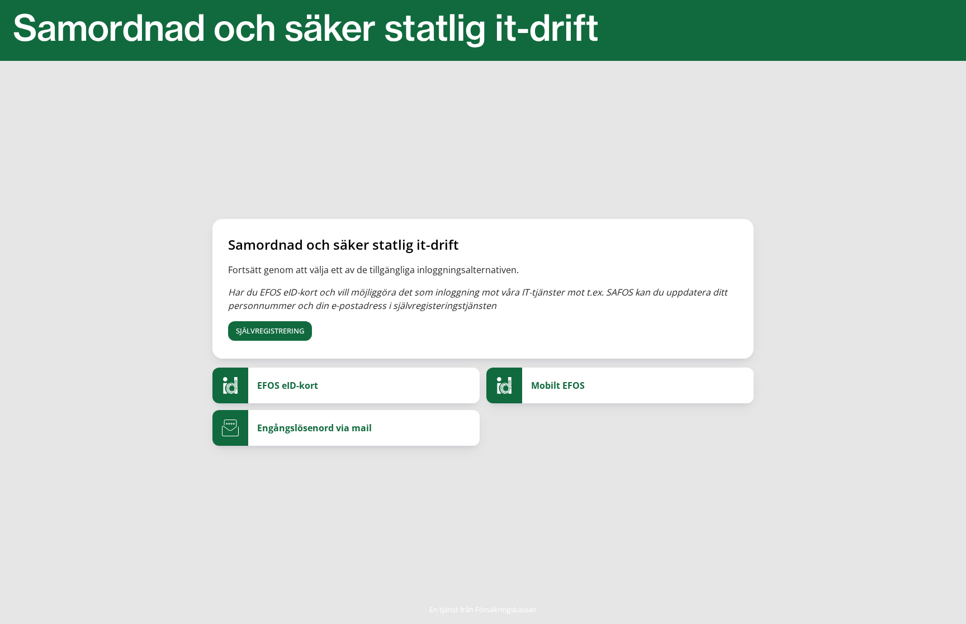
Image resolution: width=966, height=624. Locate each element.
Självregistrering (270, 331)
